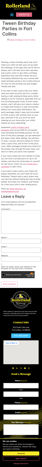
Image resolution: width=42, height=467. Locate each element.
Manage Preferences (21, 463)
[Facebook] (13, 368)
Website (4, 256)
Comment (6, 209)
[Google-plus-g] (17, 368)
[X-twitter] (21, 368)
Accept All (21, 453)
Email (4, 247)
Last (21, 398)
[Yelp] (29, 368)
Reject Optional (21, 458)
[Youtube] (25, 368)
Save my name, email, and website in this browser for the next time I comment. (18, 267)
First (21, 390)
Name (4, 237)
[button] (12, 14)
